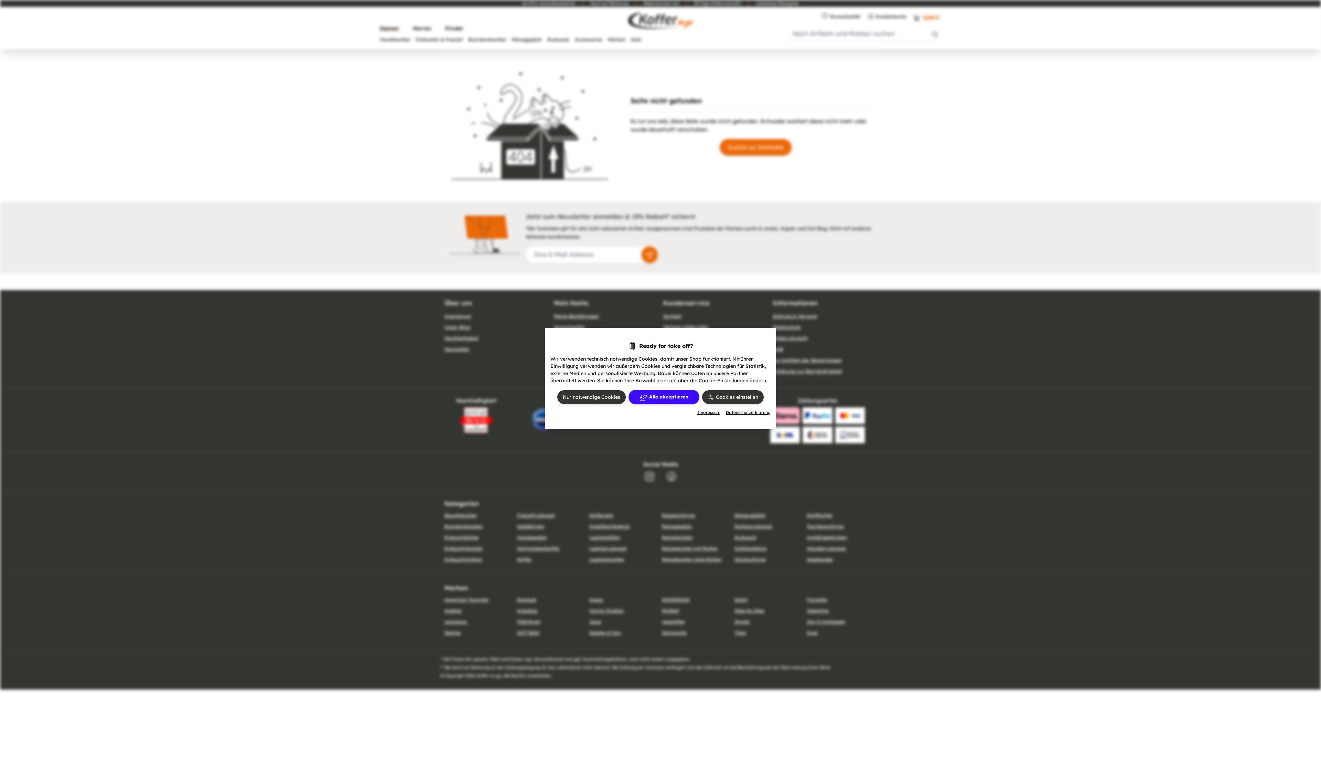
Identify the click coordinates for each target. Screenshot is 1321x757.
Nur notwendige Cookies (591, 397)
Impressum (708, 412)
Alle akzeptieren (668, 397)
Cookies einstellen (736, 397)
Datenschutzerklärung (748, 412)
